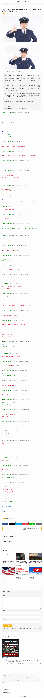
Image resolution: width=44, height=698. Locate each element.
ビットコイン (4, 680)
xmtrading (4, 660)
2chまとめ (9, 518)
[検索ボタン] (42, 1)
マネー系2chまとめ (11, 680)
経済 (12, 518)
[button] (5, 524)
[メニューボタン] (1, 1)
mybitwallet (19, 675)
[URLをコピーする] (39, 524)
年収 (29, 680)
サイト (4, 619)
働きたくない (22, 680)
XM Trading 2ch (25, 675)
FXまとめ (8, 675)
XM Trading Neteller (32, 675)
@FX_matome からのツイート (8, 692)
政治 (35, 680)
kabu (12, 675)
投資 (32, 680)
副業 (27, 680)
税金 (40, 680)
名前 (4, 610)
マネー (4, 13)
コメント (5, 595)
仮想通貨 (17, 680)
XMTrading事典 (5, 657)
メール (4, 615)
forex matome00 (8, 541)
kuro (15, 675)
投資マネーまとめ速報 (22, 1)
